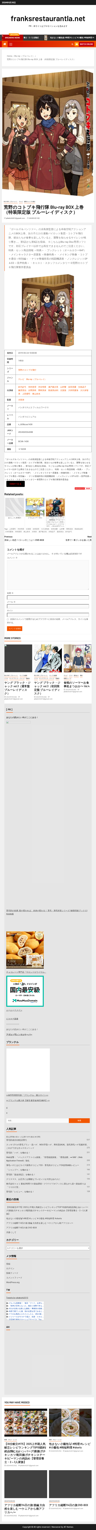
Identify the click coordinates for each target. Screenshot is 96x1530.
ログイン (10, 1268)
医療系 (28, 678)
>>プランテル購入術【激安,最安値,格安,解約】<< (28, 1100)
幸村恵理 (32, 387)
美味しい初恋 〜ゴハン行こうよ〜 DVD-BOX (24, 538)
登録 (8, 1264)
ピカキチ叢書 (12, 1019)
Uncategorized (9, 1501)
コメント (12, 558)
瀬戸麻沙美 (53, 387)
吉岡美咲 (32, 390)
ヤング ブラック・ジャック (17, 678)
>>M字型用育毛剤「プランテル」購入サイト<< (27, 1095)
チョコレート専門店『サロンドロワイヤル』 (26, 972)
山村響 (63, 387)
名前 (10, 593)
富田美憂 (72, 387)
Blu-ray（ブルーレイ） (11, 201)
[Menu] (10, 44)
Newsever (56, 1527)
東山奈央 (36, 394)
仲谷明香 (42, 387)
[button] (10, 44)
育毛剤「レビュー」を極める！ (20, 1191)
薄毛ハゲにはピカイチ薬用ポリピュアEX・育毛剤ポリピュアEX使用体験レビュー (42, 1165)
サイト (10, 610)
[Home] (4, 44)
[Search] (72, 44)
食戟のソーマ (67, 678)
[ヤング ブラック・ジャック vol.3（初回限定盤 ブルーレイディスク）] (48, 658)
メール (11, 602)
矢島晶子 (82, 387)
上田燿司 (26, 394)
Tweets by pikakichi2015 (17, 1298)
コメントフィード (14, 1277)
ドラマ (6, 678)
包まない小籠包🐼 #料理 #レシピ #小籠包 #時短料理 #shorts (44, 38)
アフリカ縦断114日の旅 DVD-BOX (21, 1227)
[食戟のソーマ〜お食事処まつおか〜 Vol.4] (78, 658)
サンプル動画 (23, 675)
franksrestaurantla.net (48, 18)
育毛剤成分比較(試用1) (16, 1140)
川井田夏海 (73, 390)
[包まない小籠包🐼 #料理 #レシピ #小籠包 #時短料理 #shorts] (70, 1423)
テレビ (21, 201)
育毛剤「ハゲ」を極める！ (18, 1153)
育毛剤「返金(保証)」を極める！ (21, 1174)
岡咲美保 (42, 390)
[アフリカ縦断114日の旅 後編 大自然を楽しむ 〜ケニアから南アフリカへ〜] (25, 1484)
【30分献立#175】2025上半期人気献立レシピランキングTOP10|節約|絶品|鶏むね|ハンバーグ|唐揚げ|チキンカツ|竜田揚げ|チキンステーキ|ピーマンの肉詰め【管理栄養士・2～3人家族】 (47, 1210)
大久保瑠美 (45, 529)
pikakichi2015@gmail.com (15, 218)
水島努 (21, 400)
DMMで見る (16, 484)
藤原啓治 (22, 390)
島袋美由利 (53, 390)
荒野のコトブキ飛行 (29, 201)
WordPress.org (13, 1282)
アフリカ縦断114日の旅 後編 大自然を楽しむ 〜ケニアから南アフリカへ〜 (39, 1223)
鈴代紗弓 (22, 387)
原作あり (76, 675)
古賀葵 (63, 390)
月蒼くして (11, 1232)
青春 (81, 675)
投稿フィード (12, 1273)
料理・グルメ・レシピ (10, 1439)
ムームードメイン (14, 1010)
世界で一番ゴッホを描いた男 (79, 538)
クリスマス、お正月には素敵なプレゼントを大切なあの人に (33, 1179)
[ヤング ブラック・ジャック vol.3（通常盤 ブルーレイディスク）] (18, 658)
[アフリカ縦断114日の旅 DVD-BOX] (70, 1484)
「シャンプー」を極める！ (18, 1170)
